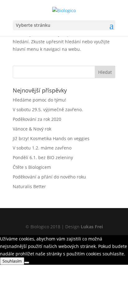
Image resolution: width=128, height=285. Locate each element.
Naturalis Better (29, 186)
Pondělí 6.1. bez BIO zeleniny (43, 157)
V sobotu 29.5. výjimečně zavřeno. (48, 109)
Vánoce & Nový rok (32, 129)
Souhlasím (12, 261)
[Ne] (26, 263)
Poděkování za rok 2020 (37, 119)
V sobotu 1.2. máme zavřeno (42, 148)
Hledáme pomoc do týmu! (39, 100)
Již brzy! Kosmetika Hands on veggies (51, 138)
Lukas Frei (92, 227)
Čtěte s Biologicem (32, 167)
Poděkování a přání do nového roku (49, 177)
